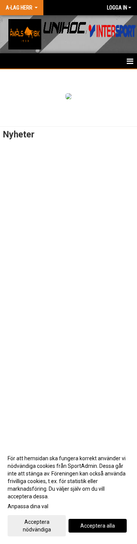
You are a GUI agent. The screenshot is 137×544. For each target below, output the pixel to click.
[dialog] (68, 493)
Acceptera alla (97, 526)
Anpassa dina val (28, 506)
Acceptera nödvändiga (37, 526)
